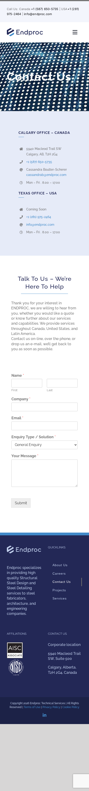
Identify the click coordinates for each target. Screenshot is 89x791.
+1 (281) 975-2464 (38, 217)
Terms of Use (32, 707)
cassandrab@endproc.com (46, 175)
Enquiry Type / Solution (33, 437)
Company (20, 399)
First (14, 390)
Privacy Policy (51, 707)
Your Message (24, 456)
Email (17, 418)
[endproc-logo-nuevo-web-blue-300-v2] (25, 29)
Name (17, 375)
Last (49, 390)
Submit (21, 503)
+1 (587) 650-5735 (44, 9)
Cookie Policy (70, 707)
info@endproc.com (38, 14)
